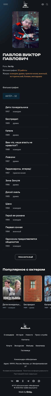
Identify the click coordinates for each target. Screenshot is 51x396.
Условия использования (12, 371)
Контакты (25, 339)
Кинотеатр (40, 345)
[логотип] (25, 4)
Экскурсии (19, 345)
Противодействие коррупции (25, 374)
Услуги (9, 345)
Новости (29, 335)
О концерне (9, 335)
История (19, 335)
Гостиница (25, 350)
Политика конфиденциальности (35, 371)
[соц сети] (12, 381)
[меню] (5, 4)
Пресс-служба (41, 335)
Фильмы (29, 345)
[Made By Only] (25, 392)
